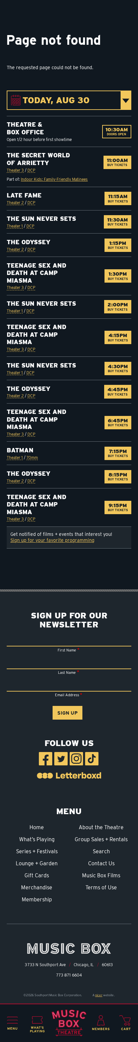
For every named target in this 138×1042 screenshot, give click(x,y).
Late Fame (24, 195)
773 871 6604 (69, 975)
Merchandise (36, 887)
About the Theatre (101, 827)
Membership (37, 899)
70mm (32, 457)
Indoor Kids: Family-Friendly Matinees (54, 179)
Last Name (67, 672)
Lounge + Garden (37, 863)
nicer (98, 995)
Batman (20, 450)
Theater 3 (15, 170)
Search (101, 851)
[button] (12, 1023)
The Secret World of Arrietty (38, 159)
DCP (31, 170)
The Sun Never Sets (41, 218)
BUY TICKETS (119, 162)
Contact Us (101, 863)
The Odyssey (28, 242)
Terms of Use (101, 887)
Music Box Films (101, 875)
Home (36, 827)
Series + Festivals (37, 851)
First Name (67, 650)
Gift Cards (36, 875)
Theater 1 (15, 226)
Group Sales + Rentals (101, 839)
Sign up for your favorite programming (52, 540)
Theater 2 (15, 202)
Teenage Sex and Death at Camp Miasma (36, 273)
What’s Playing (37, 839)
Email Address (67, 695)
